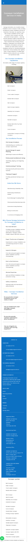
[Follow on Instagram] (10, 387)
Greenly (4, 408)
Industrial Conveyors (11, 502)
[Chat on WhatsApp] (2, 538)
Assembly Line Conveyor (11, 499)
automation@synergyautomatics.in (14, 359)
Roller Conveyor (9, 485)
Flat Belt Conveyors (10, 506)
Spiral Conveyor (9, 497)
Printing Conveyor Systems (12, 513)
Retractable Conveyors (11, 518)
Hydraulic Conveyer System (12, 529)
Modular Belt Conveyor (11, 490)
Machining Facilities (7, 393)
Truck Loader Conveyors (11, 488)
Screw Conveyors (10, 534)
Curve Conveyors (10, 508)
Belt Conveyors (9, 483)
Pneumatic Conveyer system (12, 536)
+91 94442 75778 (10, 365)
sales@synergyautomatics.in (12, 369)
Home (4, 391)
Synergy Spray (6, 410)
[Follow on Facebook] (4, 387)
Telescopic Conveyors (11, 525)
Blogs (4, 396)
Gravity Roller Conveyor (11, 511)
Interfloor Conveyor (10, 520)
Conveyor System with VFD (12, 532)
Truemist (5, 405)
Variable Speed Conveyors (12, 522)
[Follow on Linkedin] (13, 387)
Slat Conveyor (9, 494)
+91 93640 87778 (10, 345)
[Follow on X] (7, 387)
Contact (4, 398)
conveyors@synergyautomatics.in (14, 349)
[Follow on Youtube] (16, 387)
